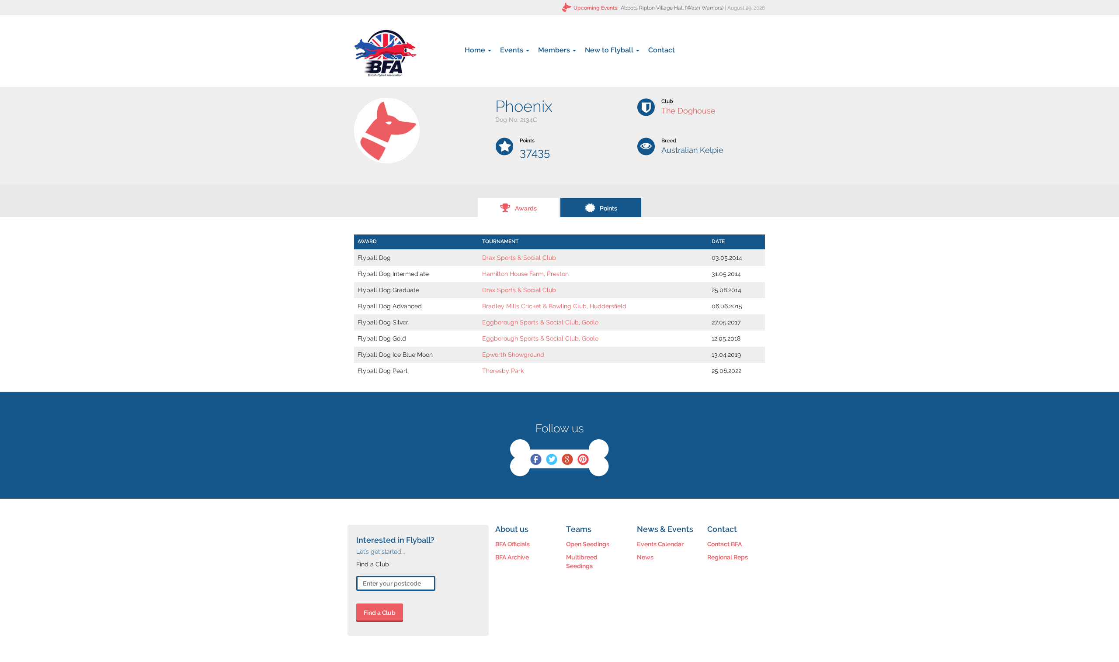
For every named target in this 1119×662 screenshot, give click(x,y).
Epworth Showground (513, 354)
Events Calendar (660, 544)
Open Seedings (587, 544)
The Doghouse (688, 110)
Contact (661, 50)
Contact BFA (724, 544)
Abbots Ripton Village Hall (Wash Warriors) (672, 8)
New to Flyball (610, 50)
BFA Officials (512, 544)
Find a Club (380, 612)
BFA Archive (512, 557)
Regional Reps (727, 557)
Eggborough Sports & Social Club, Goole (540, 322)
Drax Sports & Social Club (519, 257)
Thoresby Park (503, 370)
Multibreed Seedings (582, 561)
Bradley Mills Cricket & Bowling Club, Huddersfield (554, 306)
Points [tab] (608, 208)
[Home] (385, 53)
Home (476, 50)
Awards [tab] (526, 208)
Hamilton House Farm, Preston (525, 273)
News (645, 557)
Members (555, 50)
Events (512, 50)
